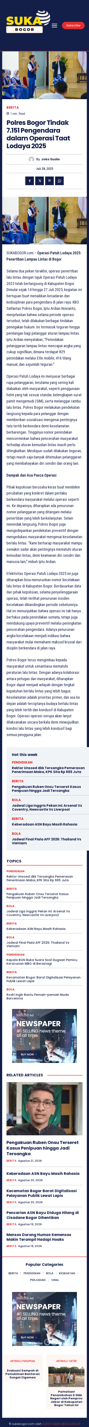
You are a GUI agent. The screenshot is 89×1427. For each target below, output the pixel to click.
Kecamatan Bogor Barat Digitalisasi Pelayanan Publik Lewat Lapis (43, 979)
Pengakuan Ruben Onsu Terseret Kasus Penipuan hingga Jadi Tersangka (46, 788)
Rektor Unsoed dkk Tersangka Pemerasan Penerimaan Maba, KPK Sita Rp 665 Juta (48, 770)
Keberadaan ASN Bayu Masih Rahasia (44, 824)
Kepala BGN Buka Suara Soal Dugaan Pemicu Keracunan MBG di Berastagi (41, 962)
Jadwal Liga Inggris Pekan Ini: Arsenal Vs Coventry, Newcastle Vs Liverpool (47, 807)
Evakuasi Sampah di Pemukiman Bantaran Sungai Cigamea (22, 1374)
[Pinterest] (49, 181)
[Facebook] (29, 181)
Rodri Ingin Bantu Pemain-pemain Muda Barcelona (37, 997)
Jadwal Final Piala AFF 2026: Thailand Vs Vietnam (46, 841)
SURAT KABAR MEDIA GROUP (61, 1424)
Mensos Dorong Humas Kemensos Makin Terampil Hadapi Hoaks (38, 1237)
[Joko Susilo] (32, 159)
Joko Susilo (50, 159)
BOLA (16, 800)
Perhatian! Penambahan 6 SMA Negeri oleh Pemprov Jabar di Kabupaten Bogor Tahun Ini (66, 1398)
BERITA (12, 107)
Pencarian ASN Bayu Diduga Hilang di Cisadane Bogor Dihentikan (42, 1215)
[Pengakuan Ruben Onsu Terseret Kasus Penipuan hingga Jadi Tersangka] (44, 1108)
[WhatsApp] (59, 181)
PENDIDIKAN (22, 762)
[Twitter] (39, 181)
